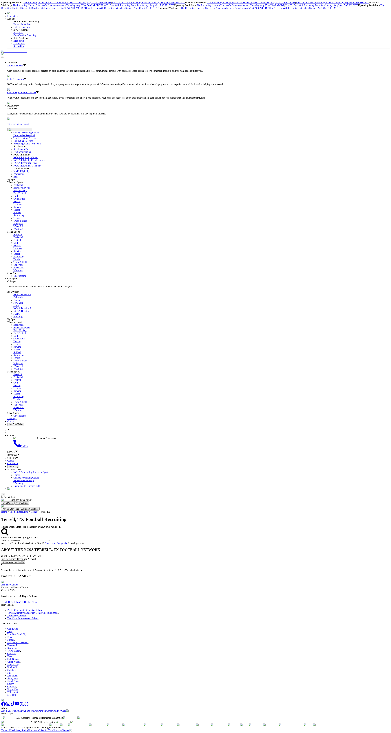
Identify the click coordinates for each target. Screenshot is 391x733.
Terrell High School (10, 602)
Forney (10, 639)
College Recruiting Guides (26, 132)
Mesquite (11, 695)
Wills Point (12, 692)
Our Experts (28, 710)
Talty (9, 631)
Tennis (16, 218)
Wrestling (18, 229)
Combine (11, 686)
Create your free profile (56, 543)
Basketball (18, 185)
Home (4, 511)
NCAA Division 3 (22, 311)
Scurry (10, 684)
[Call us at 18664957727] (14, 51)
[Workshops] (14, 119)
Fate (9, 672)
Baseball (17, 234)
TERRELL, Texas (29, 602)
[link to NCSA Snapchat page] (26, 705)
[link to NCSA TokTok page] (12, 705)
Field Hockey (20, 190)
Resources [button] (12, 455)
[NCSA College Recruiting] (15, 54)
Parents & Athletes (22, 24)
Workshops (18, 483)
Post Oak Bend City (17, 634)
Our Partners (40, 710)
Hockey (17, 201)
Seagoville (12, 675)
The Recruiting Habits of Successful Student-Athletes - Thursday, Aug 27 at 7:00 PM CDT (67, 2)
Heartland (12, 645)
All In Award (59, 710)
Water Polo (18, 226)
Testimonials (16, 710)
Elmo (10, 637)
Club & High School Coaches (21, 92)
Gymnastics (19, 198)
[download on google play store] (85, 717)
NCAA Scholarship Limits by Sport (30, 472)
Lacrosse (17, 204)
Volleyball (18, 223)
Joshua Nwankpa (9, 584)
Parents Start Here (10, 509)
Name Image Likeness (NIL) (27, 486)
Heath (10, 656)
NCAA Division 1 (22, 294)
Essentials (18, 32)
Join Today (13, 466)
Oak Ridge (12, 628)
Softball (17, 212)
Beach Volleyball (21, 187)
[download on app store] (70, 717)
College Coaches (21, 27)
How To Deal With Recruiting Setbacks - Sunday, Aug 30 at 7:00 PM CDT (148, 2)
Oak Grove (12, 659)
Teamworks (19, 43)
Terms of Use (7, 730)
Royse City (12, 689)
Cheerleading (19, 276)
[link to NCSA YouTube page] (17, 705)
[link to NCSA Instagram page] (8, 705)
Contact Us (12, 16)
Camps (10, 421)
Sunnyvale (12, 678)
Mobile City (13, 664)
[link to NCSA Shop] (14, 13)
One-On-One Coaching (24, 35)
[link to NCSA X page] (22, 705)
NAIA (16, 313)
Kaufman (11, 648)
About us (5, 710)
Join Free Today (16, 424)
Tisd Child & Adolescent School (22, 618)
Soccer (16, 209)
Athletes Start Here (29, 509)
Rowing (17, 207)
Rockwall (12, 667)
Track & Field (20, 220)
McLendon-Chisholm (17, 642)
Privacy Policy (21, 730)
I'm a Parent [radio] (7, 503)
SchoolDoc (18, 46)
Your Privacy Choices (58, 730)
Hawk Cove (13, 681)
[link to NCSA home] (5, 700)
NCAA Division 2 (22, 308)
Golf (15, 196)
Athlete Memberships (23, 480)
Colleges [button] (11, 458)
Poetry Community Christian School (24, 610)
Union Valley (13, 661)
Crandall (11, 653)
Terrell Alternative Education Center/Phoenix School (32, 612)
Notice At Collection (38, 730)
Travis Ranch (13, 650)
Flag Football (19, 193)
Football (17, 240)
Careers (49, 710)
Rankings (18, 316)
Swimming (18, 215)
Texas (34, 511)
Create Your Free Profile (13, 562)
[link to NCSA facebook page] (3, 705)
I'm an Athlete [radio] (22, 503)
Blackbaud (18, 40)
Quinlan (11, 670)
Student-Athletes (15, 65)
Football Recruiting (19, 511)
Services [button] (11, 452)
